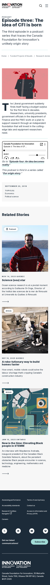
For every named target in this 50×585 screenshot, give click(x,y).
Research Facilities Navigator (9, 512)
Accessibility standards (11, 505)
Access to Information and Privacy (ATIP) (37, 512)
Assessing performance (11, 500)
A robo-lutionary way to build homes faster (20, 363)
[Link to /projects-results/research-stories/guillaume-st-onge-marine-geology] (25, 301)
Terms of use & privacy (36, 500)
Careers (5, 519)
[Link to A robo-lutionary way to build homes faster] (25, 330)
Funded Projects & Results (21, 56)
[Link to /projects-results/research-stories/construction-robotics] (25, 382)
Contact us (31, 505)
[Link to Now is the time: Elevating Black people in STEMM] (25, 411)
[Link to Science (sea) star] (25, 248)
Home (4, 56)
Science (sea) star (13, 280)
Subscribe (40, 542)
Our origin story (11, 173)
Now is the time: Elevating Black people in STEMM (22, 444)
